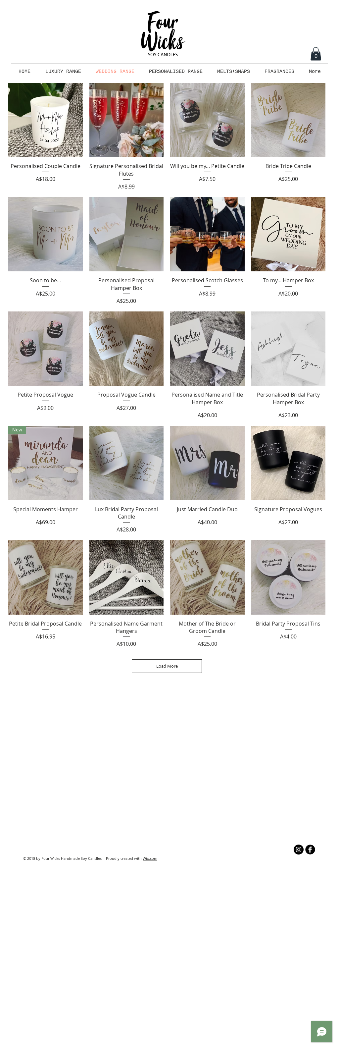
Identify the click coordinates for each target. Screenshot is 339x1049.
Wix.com (150, 858)
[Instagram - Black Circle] (299, 850)
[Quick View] (45, 120)
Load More (167, 666)
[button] (315, 54)
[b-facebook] (310, 850)
